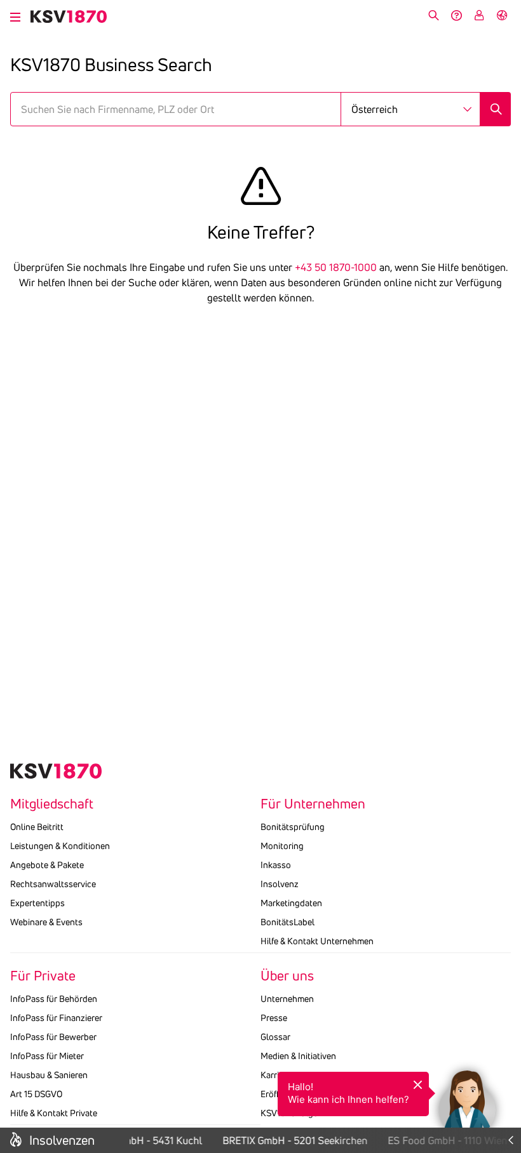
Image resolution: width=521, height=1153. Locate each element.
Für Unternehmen (312, 804)
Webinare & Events (46, 922)
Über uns (287, 976)
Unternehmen (287, 999)
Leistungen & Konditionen (60, 846)
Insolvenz (279, 884)
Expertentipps (37, 903)
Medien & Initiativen (298, 1056)
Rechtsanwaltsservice (53, 884)
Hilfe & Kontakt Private (53, 1113)
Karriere (275, 1075)
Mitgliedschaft (51, 804)
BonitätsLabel (287, 922)
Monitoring (282, 846)
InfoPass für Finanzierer (56, 1018)
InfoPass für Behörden (53, 999)
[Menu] (15, 15)
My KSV (479, 15)
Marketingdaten (291, 903)
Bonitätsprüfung (292, 827)
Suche (433, 15)
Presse (273, 1018)
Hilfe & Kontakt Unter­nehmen (317, 941)
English (502, 15)
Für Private (43, 976)
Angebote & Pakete (47, 865)
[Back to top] (508, 1049)
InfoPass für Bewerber (53, 1037)
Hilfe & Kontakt (456, 15)
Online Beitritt (37, 827)
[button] (467, 1099)
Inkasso (275, 865)
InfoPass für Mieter (47, 1056)
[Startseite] (68, 16)
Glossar (275, 1037)
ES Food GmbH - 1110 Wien (444, 1140)
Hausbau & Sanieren (49, 1075)
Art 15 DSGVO (36, 1094)
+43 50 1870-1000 (336, 267)
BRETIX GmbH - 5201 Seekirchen (291, 1140)
